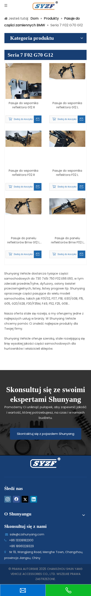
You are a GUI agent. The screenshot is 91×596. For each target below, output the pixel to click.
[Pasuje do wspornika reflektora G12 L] (67, 71)
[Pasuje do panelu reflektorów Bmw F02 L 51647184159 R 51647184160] (67, 206)
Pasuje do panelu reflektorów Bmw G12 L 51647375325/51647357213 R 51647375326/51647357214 (23, 240)
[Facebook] (16, 499)
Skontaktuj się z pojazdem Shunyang (45, 433)
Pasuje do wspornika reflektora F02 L (67, 173)
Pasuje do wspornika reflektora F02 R (23, 173)
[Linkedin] (33, 499)
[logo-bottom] (45, 463)
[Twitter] (25, 499)
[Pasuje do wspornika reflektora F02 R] (23, 138)
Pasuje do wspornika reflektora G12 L (67, 105)
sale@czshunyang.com (27, 534)
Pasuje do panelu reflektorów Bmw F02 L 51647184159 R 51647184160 (67, 240)
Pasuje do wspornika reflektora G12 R (23, 105)
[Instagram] (7, 499)
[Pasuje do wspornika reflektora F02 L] (67, 138)
